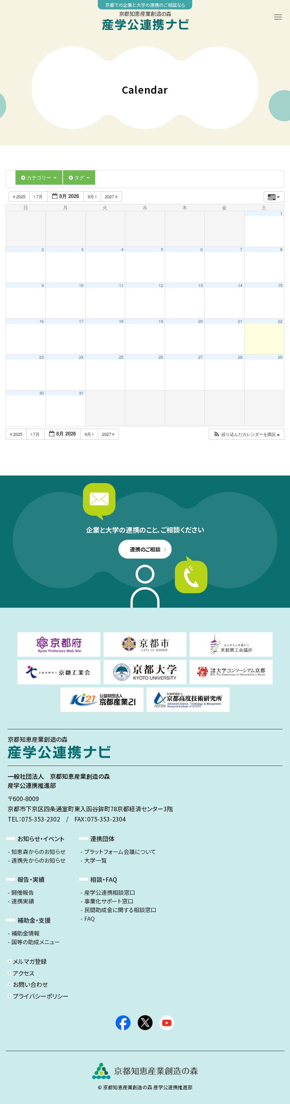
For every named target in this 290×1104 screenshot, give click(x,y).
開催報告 (22, 892)
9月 (91, 196)
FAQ (89, 918)
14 (240, 285)
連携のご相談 (145, 549)
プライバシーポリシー (41, 996)
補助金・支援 (34, 920)
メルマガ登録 (30, 961)
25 (121, 357)
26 (161, 357)
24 (81, 357)
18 (121, 321)
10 (81, 285)
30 (41, 393)
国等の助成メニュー (35, 942)
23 (41, 357)
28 (240, 357)
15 (280, 285)
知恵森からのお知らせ (38, 851)
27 (200, 357)
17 (81, 321)
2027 (110, 196)
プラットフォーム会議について (120, 851)
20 (200, 321)
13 (200, 285)
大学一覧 (95, 860)
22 (280, 321)
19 (161, 321)
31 (81, 393)
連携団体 (102, 838)
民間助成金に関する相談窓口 (120, 910)
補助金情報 (25, 933)
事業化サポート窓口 (108, 901)
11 (121, 285)
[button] (246, 434)
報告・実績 (31, 879)
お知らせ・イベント (40, 838)
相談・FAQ (103, 879)
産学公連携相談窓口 (109, 892)
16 (41, 321)
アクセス (23, 972)
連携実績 (22, 901)
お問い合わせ (30, 984)
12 (161, 285)
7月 (39, 196)
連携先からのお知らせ (38, 860)
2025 (20, 196)
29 (280, 357)
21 (240, 321)
